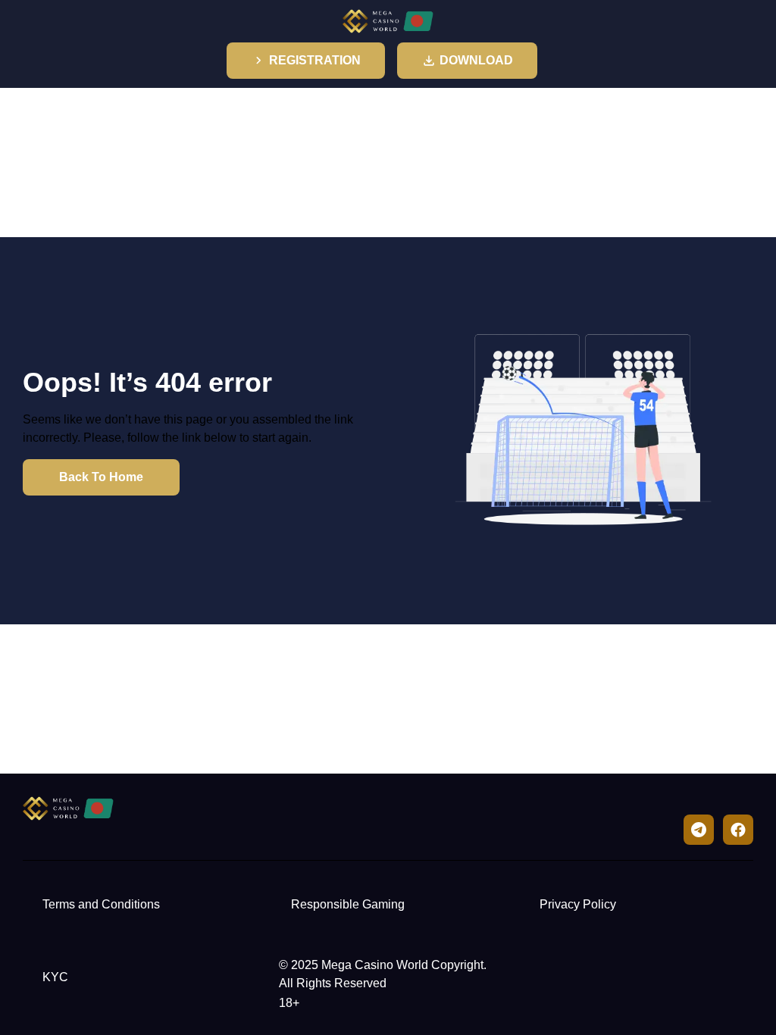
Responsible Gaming (348, 904)
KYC (55, 977)
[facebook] (738, 830)
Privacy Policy (578, 904)
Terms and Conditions (101, 904)
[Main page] (388, 21)
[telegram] (699, 830)
